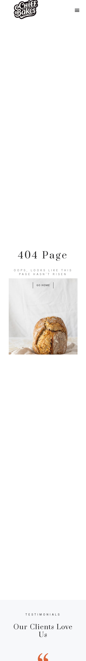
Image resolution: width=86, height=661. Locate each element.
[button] (77, 10)
